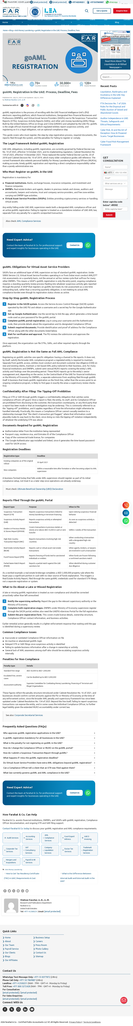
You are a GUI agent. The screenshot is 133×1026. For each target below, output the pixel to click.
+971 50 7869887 (27, 980)
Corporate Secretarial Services (29, 715)
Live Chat (124, 1000)
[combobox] (109, 172)
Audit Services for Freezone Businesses (40, 22)
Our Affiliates (81, 22)
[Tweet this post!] (9, 891)
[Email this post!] (27, 891)
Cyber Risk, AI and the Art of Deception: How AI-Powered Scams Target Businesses (113, 133)
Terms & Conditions (92, 1022)
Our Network (65, 22)
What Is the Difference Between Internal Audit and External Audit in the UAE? (77, 877)
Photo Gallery (42, 949)
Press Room (41, 945)
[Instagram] (18, 1009)
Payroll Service (12, 949)
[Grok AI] (33, 105)
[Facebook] (5, 1009)
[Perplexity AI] (38, 105)
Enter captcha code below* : (112, 203)
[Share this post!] (4, 891)
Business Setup (43, 937)
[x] (11, 1009)
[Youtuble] (32, 1009)
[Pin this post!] (18, 891)
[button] (86, 10)
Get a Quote (102, 11)
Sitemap (39, 956)
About (8, 941)
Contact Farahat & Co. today (16, 828)
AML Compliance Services (29, 221)
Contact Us (127, 22)
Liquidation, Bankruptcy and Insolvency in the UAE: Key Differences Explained (113, 95)
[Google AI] (27, 105)
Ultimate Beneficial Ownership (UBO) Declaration (40, 489)
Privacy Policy (75, 1022)
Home (5, 22)
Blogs (7, 956)
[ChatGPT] (22, 105)
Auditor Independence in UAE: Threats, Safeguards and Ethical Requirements (114, 121)
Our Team (106, 22)
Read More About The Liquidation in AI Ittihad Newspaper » (115, 64)
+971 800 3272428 (21, 986)
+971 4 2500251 (30, 911)
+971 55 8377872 (42, 977)
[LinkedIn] (25, 1009)
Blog (117, 22)
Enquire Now (121, 11)
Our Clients (10, 952)
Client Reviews (94, 22)
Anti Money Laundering (13, 869)
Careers (39, 941)
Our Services (16, 22)
